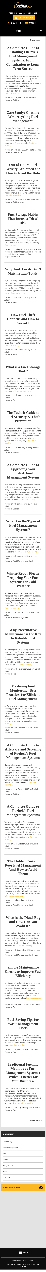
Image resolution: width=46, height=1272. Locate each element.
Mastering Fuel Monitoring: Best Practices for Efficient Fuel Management (23, 692)
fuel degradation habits (17, 255)
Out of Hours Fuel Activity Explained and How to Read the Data (23, 169)
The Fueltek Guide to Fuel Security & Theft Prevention (23, 417)
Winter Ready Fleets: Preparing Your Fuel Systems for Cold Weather (23, 579)
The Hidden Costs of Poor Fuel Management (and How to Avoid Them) (23, 867)
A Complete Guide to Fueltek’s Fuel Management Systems (23, 810)
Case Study (17, 152)
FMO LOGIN (41, 31)
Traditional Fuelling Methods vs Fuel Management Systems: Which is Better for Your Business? (23, 1072)
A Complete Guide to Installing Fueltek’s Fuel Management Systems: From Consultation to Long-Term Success (23, 58)
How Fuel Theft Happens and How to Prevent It (23, 319)
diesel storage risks (19, 254)
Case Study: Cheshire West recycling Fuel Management (23, 116)
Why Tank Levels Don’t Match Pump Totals (23, 271)
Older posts (35, 40)
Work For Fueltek (11, 1187)
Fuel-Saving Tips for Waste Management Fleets (23, 1023)
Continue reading (12, 93)
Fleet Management (20, 252)
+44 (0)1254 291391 (28, 13)
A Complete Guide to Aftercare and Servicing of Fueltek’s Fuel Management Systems (23, 751)
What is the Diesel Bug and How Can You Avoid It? (23, 922)
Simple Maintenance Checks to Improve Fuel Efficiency (23, 971)
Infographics (8, 1165)
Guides (16, 100)
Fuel (31, 252)
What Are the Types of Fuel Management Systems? (23, 525)
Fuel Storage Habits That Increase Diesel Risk (23, 218)
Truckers (37, 252)
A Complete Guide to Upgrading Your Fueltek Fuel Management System (23, 471)
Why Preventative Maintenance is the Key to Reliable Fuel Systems (23, 636)
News (22, 202)
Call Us (16, 23)
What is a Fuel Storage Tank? (23, 369)
